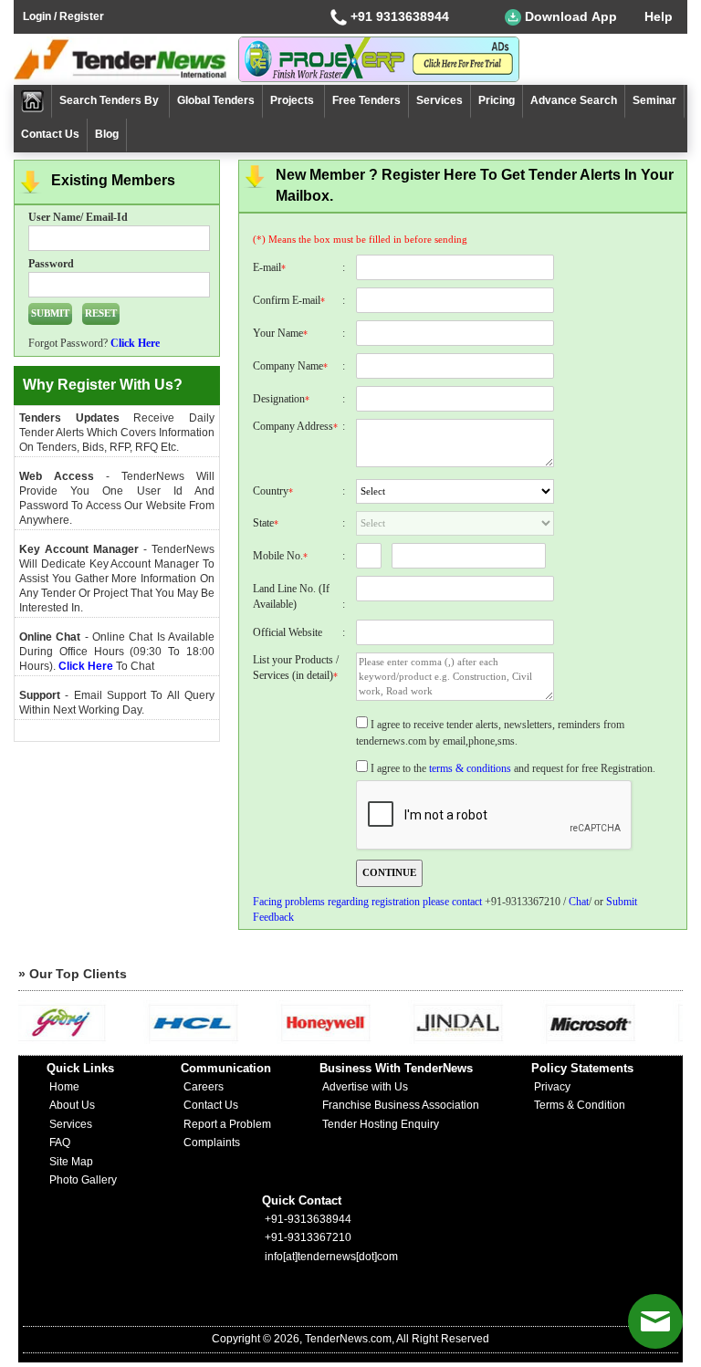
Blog (107, 134)
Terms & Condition (579, 1105)
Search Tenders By (110, 100)
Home (64, 1086)
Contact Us (50, 134)
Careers (203, 1086)
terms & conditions (470, 768)
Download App (569, 16)
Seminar (654, 100)
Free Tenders (366, 100)
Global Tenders (216, 100)
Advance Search (573, 100)
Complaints (211, 1142)
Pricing (496, 100)
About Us (72, 1105)
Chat (579, 901)
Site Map (71, 1161)
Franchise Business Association (400, 1105)
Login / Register (63, 16)
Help (658, 16)
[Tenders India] (126, 59)
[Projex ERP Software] (378, 58)
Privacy (552, 1086)
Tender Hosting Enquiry (380, 1124)
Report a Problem (227, 1124)
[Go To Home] (33, 102)
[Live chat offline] (655, 1321)
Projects (293, 100)
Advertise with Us (365, 1086)
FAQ (59, 1142)
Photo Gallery (83, 1180)
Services (439, 100)
